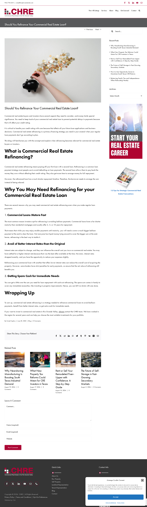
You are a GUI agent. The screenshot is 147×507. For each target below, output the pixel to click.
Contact (54, 494)
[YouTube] (24, 483)
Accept (115, 497)
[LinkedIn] (18, 483)
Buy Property (56, 479)
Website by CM (10, 500)
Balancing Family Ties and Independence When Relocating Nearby (125, 79)
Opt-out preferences (111, 502)
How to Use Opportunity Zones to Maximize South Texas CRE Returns (123, 73)
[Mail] (30, 483)
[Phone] (36, 483)
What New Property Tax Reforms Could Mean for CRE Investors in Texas (39, 377)
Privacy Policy (120, 502)
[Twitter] (13, 483)
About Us (55, 476)
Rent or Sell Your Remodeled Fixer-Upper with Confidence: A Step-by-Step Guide (65, 379)
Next (97, 29)
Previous (89, 29)
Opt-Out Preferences (40, 497)
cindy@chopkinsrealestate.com (24, 3)
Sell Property (56, 482)
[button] (142, 480)
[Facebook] (7, 483)
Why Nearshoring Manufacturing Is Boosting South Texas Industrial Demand (14, 377)
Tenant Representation (59, 488)
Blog (29, 321)
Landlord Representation (60, 485)
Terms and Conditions (23, 497)
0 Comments (37, 321)
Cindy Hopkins (11, 321)
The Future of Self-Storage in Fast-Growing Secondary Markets (90, 377)
